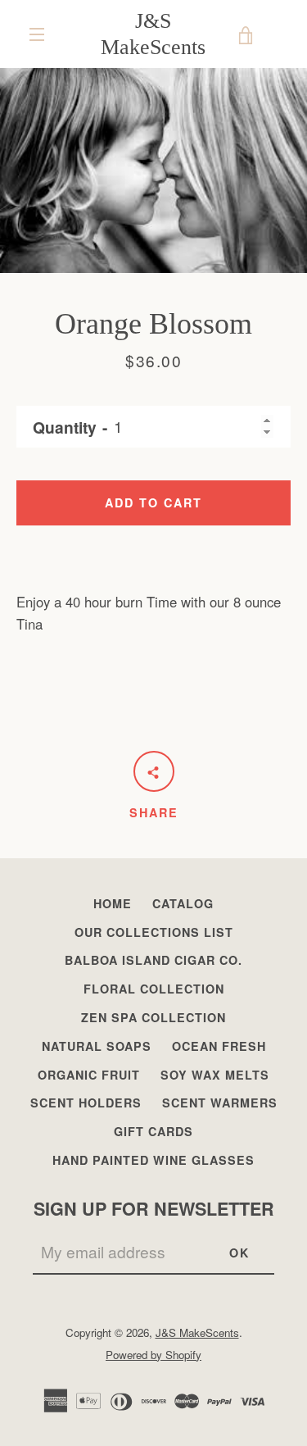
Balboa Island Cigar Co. (153, 960)
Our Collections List (153, 932)
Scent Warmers (220, 1102)
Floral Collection (154, 988)
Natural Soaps (96, 1046)
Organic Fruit (89, 1074)
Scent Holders (86, 1102)
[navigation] (36, 34)
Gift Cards (153, 1131)
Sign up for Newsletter (154, 1208)
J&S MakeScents (153, 33)
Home (112, 903)
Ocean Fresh (219, 1046)
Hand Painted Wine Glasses (153, 1160)
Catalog (183, 903)
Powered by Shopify (153, 1354)
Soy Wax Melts (214, 1074)
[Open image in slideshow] (153, 170)
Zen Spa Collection (153, 1017)
